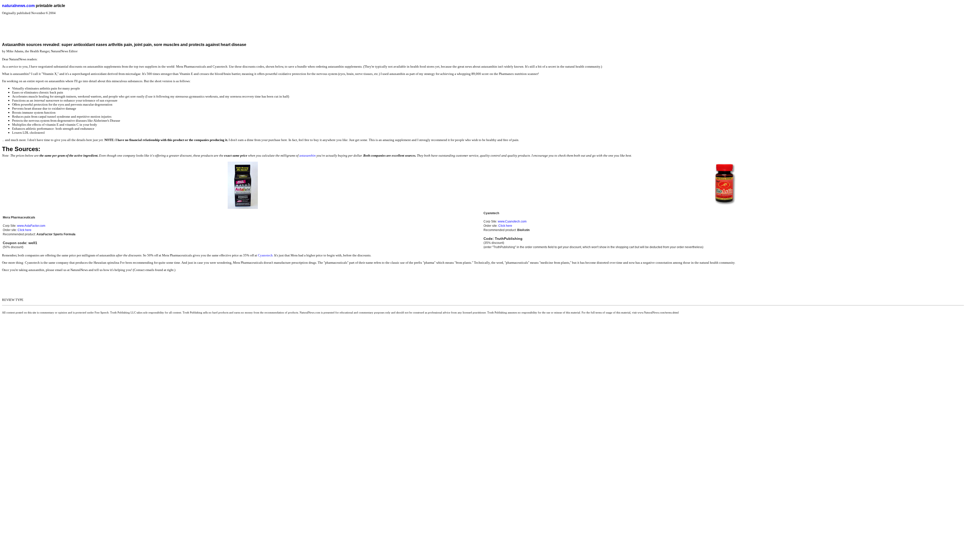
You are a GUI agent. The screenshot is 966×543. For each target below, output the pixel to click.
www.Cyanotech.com (512, 221)
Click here (24, 230)
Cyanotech (265, 255)
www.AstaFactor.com (31, 226)
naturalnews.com (18, 6)
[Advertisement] (93, 26)
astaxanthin (307, 155)
